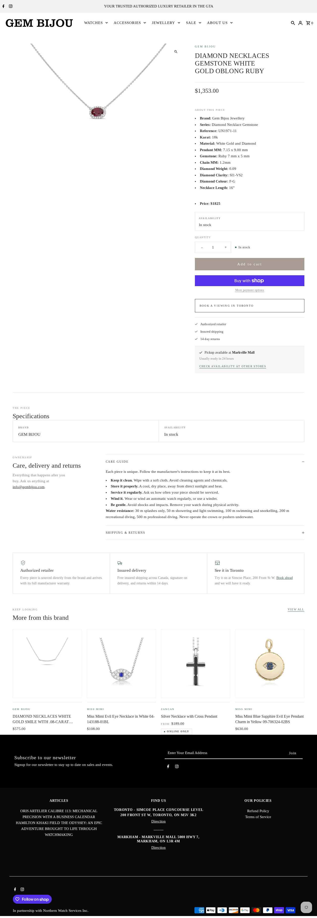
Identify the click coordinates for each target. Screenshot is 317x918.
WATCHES (93, 23)
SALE (191, 23)
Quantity (203, 237)
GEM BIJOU (205, 46)
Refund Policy (258, 811)
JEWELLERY (163, 23)
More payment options (249, 290)
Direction (158, 821)
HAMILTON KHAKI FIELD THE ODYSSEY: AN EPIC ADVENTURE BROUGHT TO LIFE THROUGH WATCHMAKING (59, 829)
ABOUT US (217, 23)
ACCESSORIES (127, 23)
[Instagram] (10, 7)
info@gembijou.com (29, 487)
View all (296, 609)
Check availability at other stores (232, 366)
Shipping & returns (126, 532)
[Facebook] (2, 7)
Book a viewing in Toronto (227, 305)
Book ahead (284, 578)
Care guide (117, 461)
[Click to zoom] (175, 51)
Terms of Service (258, 817)
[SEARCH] (293, 22)
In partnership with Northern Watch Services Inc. (50, 911)
